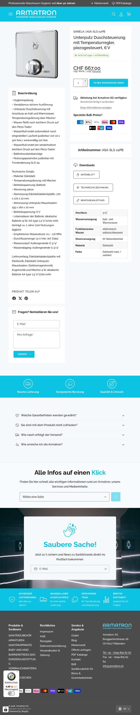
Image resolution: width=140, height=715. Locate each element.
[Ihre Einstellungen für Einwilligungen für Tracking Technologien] (6, 709)
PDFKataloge (123, 3)
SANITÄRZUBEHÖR (20, 635)
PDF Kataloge (79, 654)
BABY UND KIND (19, 649)
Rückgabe (46, 641)
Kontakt (76, 659)
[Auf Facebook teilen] (14, 298)
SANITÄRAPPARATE (20, 645)
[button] (10, 14)
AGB (42, 636)
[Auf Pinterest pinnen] (26, 298)
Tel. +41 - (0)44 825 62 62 (117, 652)
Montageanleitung (92, 200)
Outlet (75, 635)
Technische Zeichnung (94, 187)
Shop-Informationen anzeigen (96, 107)
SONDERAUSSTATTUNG (22, 661)
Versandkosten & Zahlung (50, 652)
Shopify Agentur (13, 708)
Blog (74, 640)
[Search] (115, 496)
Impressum (46, 631)
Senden (22, 354)
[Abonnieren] (105, 569)
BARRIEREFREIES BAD (22, 654)
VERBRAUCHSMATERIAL (23, 670)
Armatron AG (22, 706)
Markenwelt (101, 3)
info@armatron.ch (113, 665)
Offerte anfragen (81, 649)
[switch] (11, 693)
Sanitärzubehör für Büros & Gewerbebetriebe (82, 673)
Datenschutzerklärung (53, 645)
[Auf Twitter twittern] (20, 298)
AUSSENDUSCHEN (20, 677)
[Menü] (17, 672)
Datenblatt (88, 174)
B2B (73, 664)
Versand (96, 71)
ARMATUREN (16, 640)
